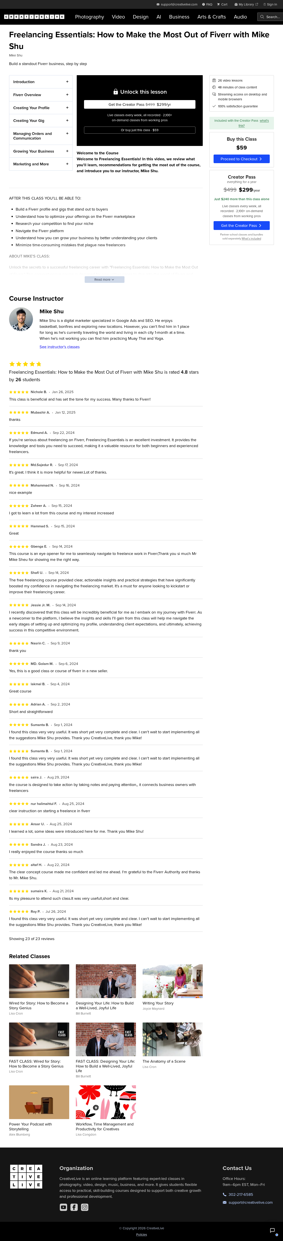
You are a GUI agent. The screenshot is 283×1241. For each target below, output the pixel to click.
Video (118, 16)
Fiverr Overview (27, 94)
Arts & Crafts (211, 16)
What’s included (251, 239)
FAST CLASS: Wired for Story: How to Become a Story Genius (36, 1063)
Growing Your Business (33, 151)
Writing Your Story (158, 1003)
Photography (89, 16)
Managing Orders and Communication (32, 136)
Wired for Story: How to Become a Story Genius (38, 1005)
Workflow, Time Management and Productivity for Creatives (105, 1126)
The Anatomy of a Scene (164, 1061)
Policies (141, 1234)
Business (179, 16)
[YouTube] (63, 1207)
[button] (272, 1230)
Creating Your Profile (31, 107)
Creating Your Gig (28, 120)
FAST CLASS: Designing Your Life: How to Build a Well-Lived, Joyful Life (105, 1065)
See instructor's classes (60, 346)
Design (141, 16)
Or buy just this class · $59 (140, 130)
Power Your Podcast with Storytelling (30, 1126)
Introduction (23, 81)
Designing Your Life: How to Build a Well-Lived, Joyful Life (105, 1005)
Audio (240, 16)
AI (159, 16)
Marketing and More (31, 164)
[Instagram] (85, 1207)
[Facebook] (74, 1207)
